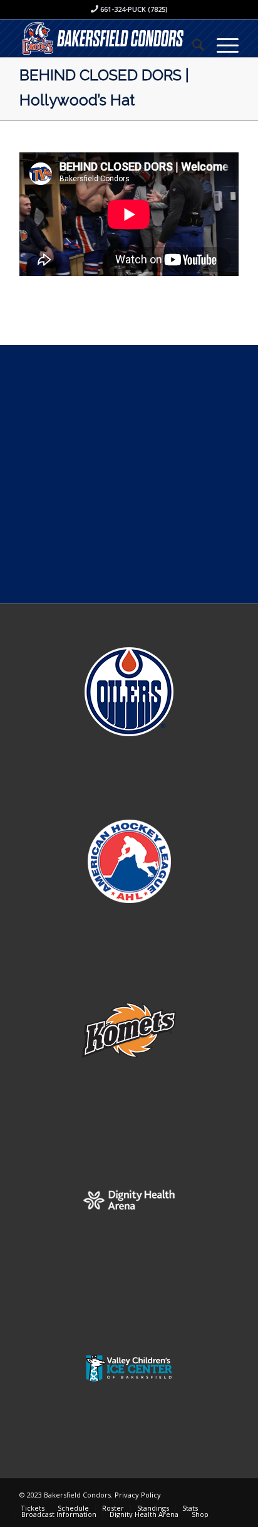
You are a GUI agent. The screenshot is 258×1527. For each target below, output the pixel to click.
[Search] (192, 44)
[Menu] (221, 44)
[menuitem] (192, 44)
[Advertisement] (129, 474)
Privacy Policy (138, 1494)
